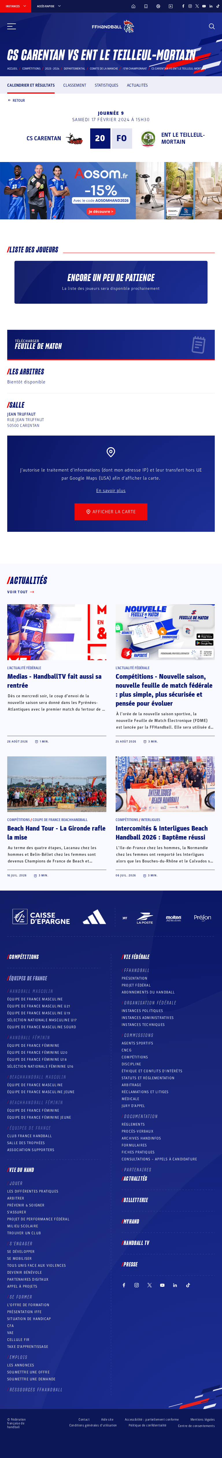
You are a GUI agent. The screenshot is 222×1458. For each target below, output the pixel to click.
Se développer (21, 1252)
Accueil (12, 68)
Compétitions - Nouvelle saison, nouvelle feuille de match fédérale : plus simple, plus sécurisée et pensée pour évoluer (164, 690)
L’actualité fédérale (24, 668)
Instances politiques (142, 1011)
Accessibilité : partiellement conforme (152, 1419)
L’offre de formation (28, 1305)
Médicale (131, 1099)
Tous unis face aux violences (36, 1266)
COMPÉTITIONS (135, 1057)
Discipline (131, 1064)
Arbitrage (131, 1085)
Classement (74, 85)
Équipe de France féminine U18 (37, 1059)
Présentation (134, 978)
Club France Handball (29, 1136)
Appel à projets (22, 1286)
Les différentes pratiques (32, 1191)
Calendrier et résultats (31, 85)
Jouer (16, 1183)
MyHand (131, 1222)
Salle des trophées (26, 1143)
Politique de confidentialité (147, 1425)
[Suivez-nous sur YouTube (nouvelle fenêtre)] (204, 6)
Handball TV (136, 1243)
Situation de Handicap (29, 1319)
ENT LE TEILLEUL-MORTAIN (183, 138)
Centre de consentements (196, 1426)
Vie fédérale (136, 957)
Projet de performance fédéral (38, 1219)
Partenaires (138, 1170)
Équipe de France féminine (33, 1046)
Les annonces (20, 1365)
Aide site (107, 1419)
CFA (10, 1326)
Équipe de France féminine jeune (39, 1117)
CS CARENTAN (44, 138)
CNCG (127, 1050)
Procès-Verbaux (137, 1131)
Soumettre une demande (31, 1379)
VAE (10, 1333)
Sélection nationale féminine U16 (40, 1066)
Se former (21, 1297)
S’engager (21, 1244)
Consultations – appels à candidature (159, 1159)
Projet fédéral (136, 985)
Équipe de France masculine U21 (38, 1006)
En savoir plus (111, 491)
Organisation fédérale (150, 1003)
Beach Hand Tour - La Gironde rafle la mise (56, 833)
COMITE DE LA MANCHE (104, 68)
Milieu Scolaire (22, 1226)
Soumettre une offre (28, 1372)
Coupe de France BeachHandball (60, 820)
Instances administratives (148, 1018)
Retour (19, 100)
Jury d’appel (133, 1106)
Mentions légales (202, 1419)
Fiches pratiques (138, 1152)
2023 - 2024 (52, 68)
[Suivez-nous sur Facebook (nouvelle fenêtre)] (183, 6)
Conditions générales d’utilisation (93, 1425)
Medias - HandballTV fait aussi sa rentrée (54, 681)
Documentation (141, 1116)
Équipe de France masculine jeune (41, 1092)
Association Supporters (30, 1150)
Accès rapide (45, 6)
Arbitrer (16, 1198)
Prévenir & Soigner (26, 1205)
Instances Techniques (143, 1025)
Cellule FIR (18, 1340)
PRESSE (131, 1265)
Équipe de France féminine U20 (37, 1053)
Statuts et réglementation (148, 1078)
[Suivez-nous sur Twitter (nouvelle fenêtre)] (197, 6)
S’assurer (16, 1212)
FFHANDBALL (137, 970)
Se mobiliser (19, 1259)
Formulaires (134, 1145)
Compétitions (31, 68)
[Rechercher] (212, 26)
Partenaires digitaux (28, 1279)
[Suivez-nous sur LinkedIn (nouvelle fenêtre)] (211, 6)
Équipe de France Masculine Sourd (41, 1027)
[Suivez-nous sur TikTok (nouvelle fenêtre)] (218, 6)
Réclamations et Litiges (145, 1092)
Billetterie (136, 1200)
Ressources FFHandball (36, 1390)
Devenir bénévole (24, 1272)
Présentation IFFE (24, 1312)
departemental (74, 68)
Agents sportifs (137, 1043)
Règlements (133, 1124)
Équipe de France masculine (35, 999)
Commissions (139, 1035)
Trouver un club (24, 1233)
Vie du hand (21, 1170)
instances (13, 6)
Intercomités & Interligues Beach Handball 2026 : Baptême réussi (162, 833)
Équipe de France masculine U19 (38, 1013)
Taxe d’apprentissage (27, 1347)
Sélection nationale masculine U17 (42, 1020)
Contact (84, 1419)
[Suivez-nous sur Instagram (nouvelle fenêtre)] (190, 6)
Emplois (19, 1357)
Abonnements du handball (148, 992)
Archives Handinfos (141, 1138)
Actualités (137, 85)
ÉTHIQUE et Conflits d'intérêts (152, 1071)
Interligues (150, 820)
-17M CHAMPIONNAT (135, 68)
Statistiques (106, 85)
